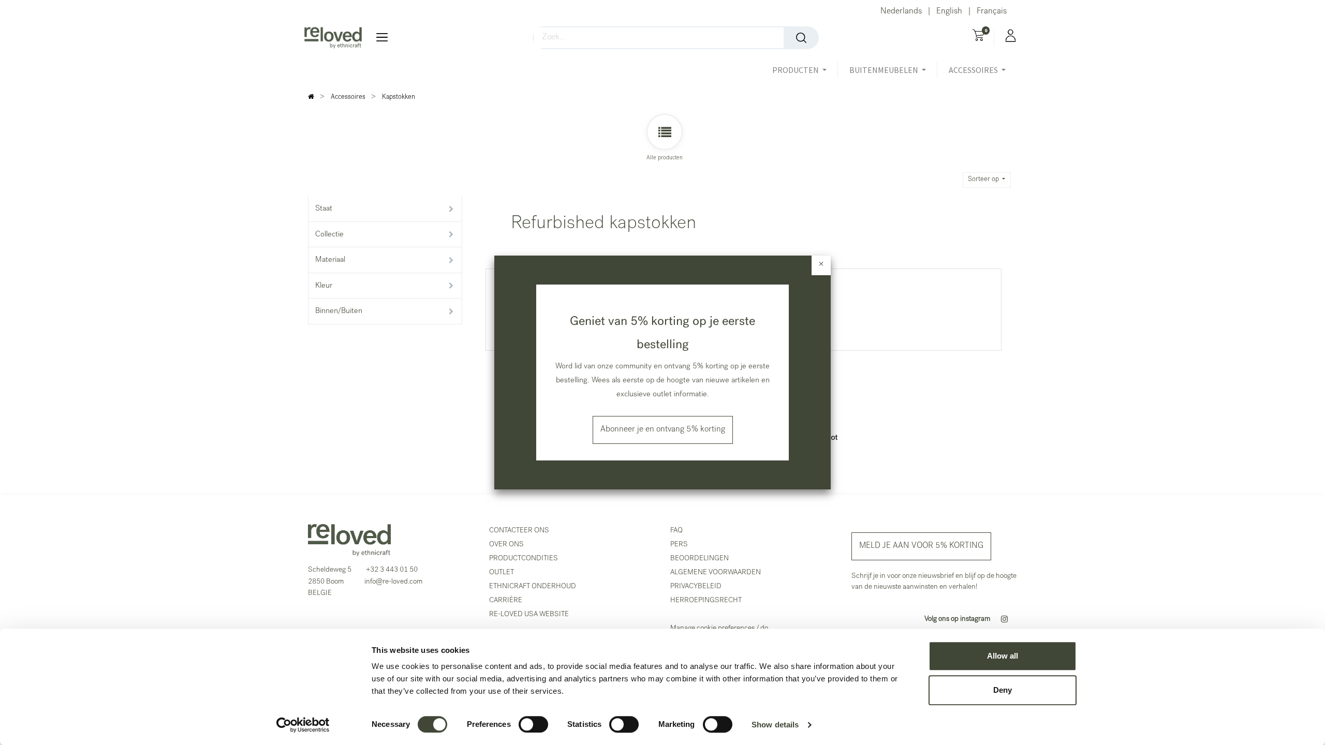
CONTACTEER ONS (519, 530)
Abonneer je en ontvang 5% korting (662, 430)
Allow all (1002, 655)
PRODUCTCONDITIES (523, 558)
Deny (1002, 690)
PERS (679, 544)
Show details (775, 724)
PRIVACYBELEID (696, 586)
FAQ (676, 530)
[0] (978, 36)
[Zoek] (801, 37)
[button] (987, 180)
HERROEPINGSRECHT (706, 600)
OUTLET (501, 572)
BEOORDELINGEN (699, 558)
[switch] (533, 724)
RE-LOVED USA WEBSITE (529, 614)
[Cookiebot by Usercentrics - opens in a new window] (303, 725)
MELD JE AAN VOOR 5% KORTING (921, 546)
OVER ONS (506, 544)
